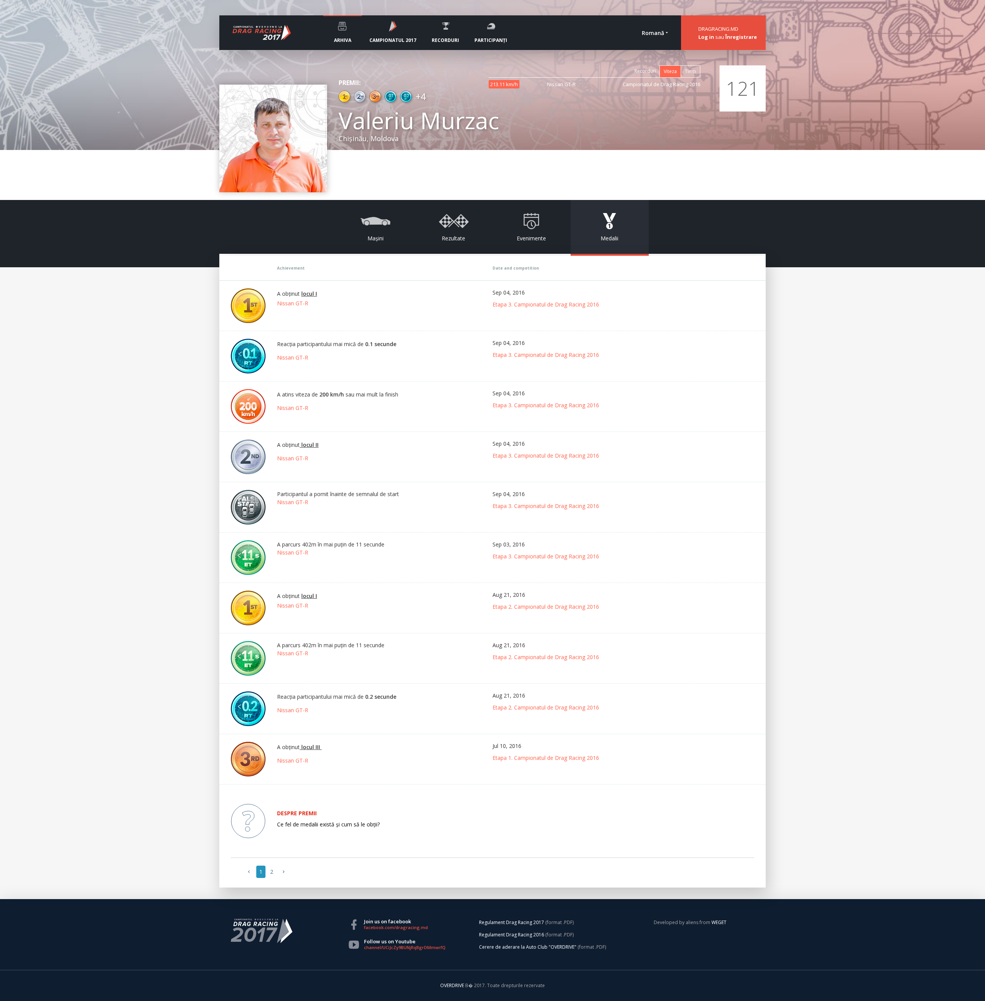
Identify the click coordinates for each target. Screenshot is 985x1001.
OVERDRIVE (452, 985)
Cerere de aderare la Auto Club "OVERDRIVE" (527, 947)
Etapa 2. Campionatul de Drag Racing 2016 (545, 606)
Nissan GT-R (292, 303)
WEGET (718, 922)
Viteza (670, 71)
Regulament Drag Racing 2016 (511, 934)
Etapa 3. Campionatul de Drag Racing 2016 (545, 304)
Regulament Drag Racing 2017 (511, 922)
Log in (706, 36)
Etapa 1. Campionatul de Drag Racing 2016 (545, 757)
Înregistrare (741, 36)
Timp (690, 71)
